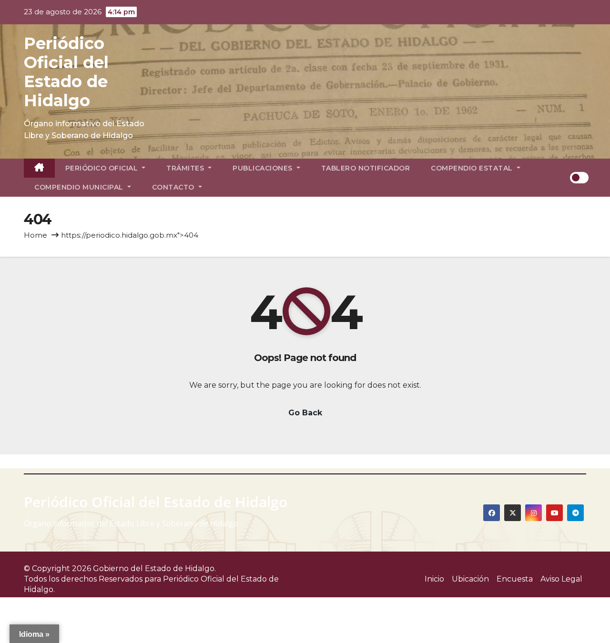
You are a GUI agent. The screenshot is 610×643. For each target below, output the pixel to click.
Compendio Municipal (79, 187)
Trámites (186, 168)
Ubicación (470, 578)
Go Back (305, 412)
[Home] (39, 168)
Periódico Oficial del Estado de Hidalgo (66, 72)
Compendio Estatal (473, 168)
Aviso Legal (561, 578)
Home (35, 235)
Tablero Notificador (365, 168)
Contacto (174, 187)
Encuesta (515, 578)
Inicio (434, 578)
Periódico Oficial (102, 168)
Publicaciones (264, 168)
